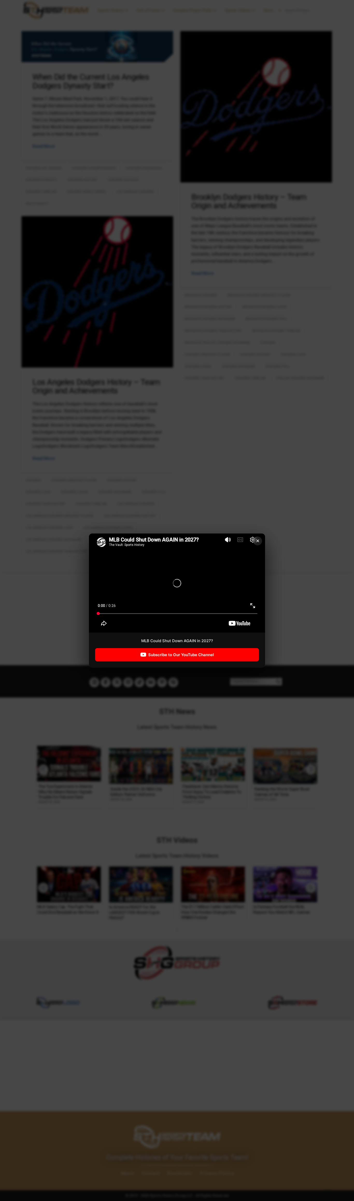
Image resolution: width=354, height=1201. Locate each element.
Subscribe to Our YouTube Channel (181, 654)
